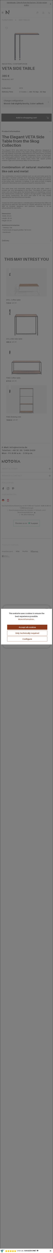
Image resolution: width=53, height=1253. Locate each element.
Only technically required (27, 633)
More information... (26, 619)
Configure (27, 639)
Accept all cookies (27, 627)
